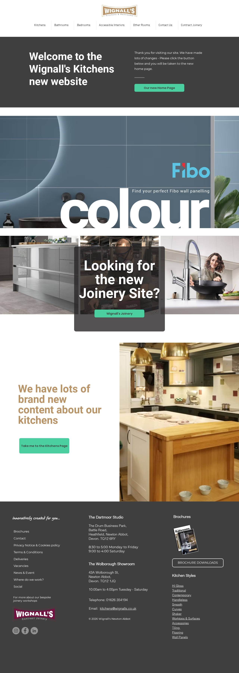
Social (18, 586)
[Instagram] (16, 630)
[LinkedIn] (34, 630)
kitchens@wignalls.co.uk (118, 608)
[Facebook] (25, 630)
